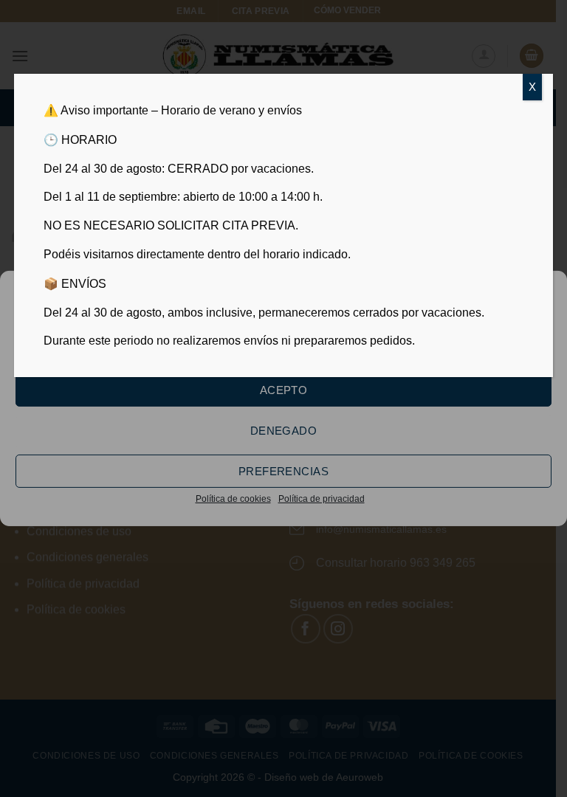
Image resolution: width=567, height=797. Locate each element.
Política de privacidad (321, 499)
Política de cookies (233, 499)
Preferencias (283, 470)
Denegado (283, 430)
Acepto (284, 389)
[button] (544, 291)
